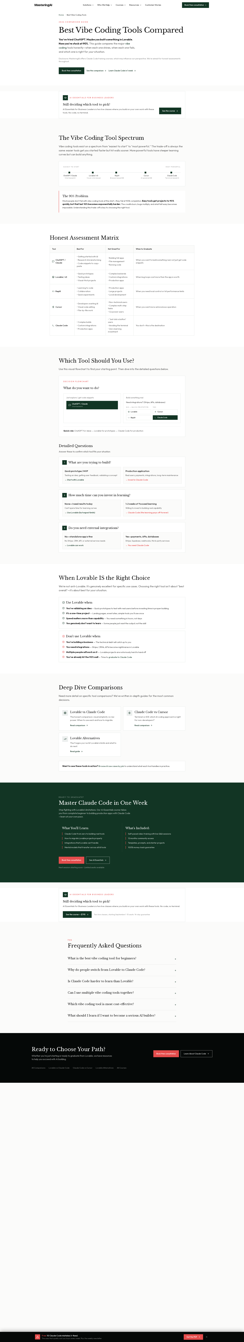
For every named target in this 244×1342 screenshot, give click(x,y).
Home (61, 15)
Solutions (87, 5)
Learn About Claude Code (195, 1054)
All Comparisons (38, 1068)
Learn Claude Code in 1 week (121, 70)
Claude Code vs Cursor (82, 1068)
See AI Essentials (96, 860)
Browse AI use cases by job (111, 766)
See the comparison (95, 70)
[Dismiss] (206, 1337)
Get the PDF (192, 1337)
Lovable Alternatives (105, 1068)
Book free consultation (71, 70)
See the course (168, 111)
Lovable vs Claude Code (59, 1068)
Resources (134, 5)
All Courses (121, 1068)
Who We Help (103, 5)
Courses (119, 5)
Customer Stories (153, 5)
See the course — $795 (75, 914)
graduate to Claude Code (120, 657)
